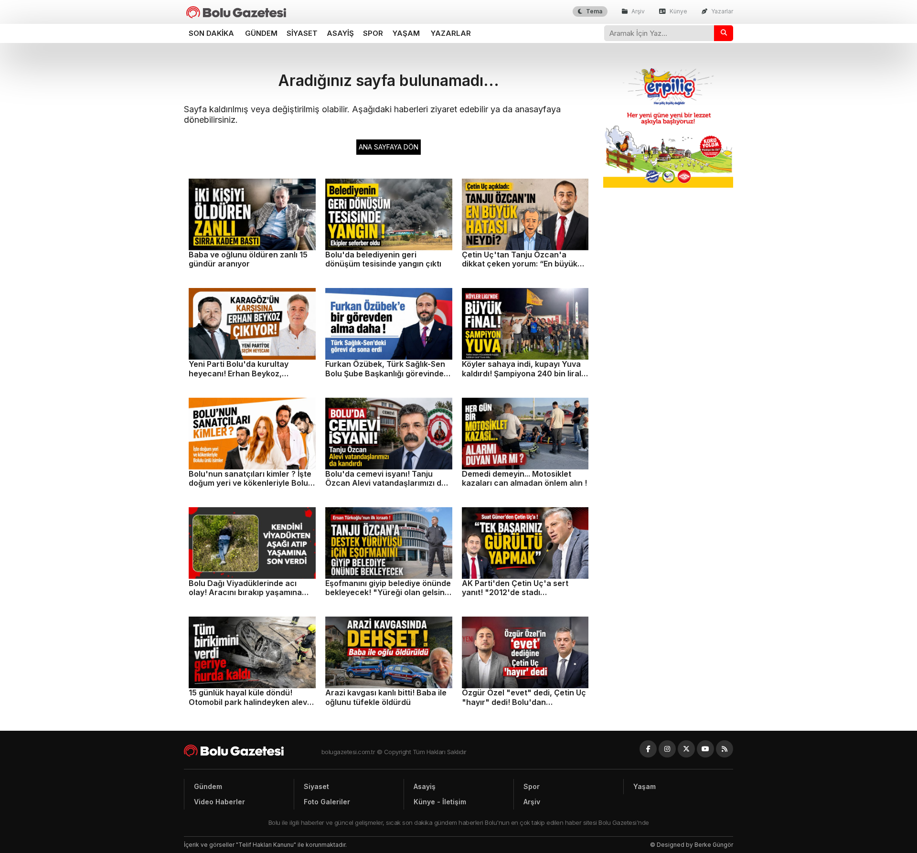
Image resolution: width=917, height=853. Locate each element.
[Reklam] (668, 185)
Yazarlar (721, 11)
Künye (677, 11)
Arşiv (637, 11)
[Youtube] (705, 748)
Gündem (261, 33)
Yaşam (406, 33)
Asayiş (340, 33)
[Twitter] (686, 748)
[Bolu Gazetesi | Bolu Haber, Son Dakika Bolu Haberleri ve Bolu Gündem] (236, 12)
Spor (373, 33)
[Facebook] (648, 748)
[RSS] (724, 748)
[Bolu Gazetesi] (252, 751)
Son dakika (211, 33)
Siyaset (302, 33)
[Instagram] (667, 748)
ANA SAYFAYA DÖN (388, 147)
